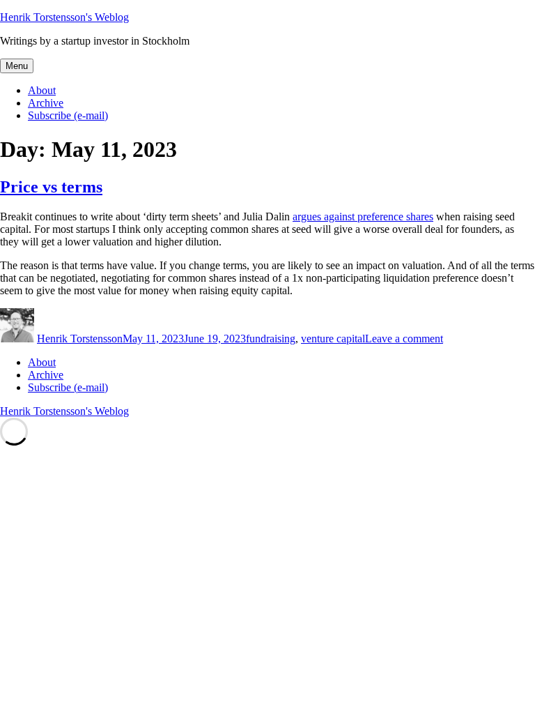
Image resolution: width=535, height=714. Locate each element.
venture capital (333, 338)
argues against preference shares (363, 216)
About (42, 90)
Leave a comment (404, 338)
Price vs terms (51, 187)
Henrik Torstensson (80, 338)
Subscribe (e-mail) (68, 115)
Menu (17, 66)
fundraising (270, 338)
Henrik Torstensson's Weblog (64, 17)
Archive (45, 103)
